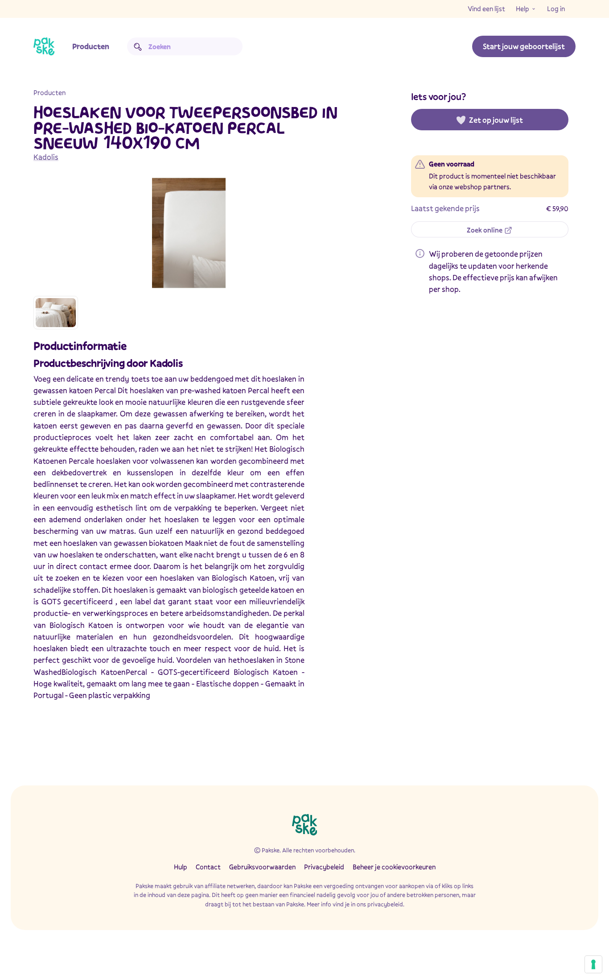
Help (522, 8)
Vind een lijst (486, 8)
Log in (556, 8)
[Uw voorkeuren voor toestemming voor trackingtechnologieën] (593, 964)
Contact (208, 866)
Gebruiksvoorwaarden (262, 866)
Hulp (180, 866)
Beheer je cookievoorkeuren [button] (394, 866)
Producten (90, 46)
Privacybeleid (324, 866)
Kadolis (45, 157)
